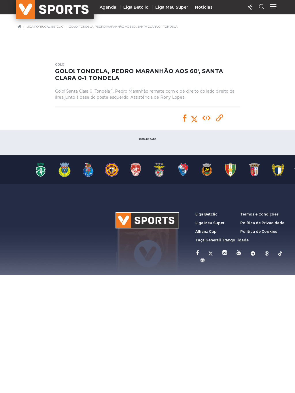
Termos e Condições (259, 214)
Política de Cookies (258, 231)
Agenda (108, 7)
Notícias (204, 7)
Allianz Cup (206, 231)
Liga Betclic (135, 7)
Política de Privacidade (262, 223)
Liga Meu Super (171, 7)
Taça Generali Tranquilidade (222, 240)
